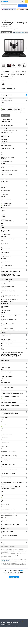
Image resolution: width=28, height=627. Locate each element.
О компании (3, 621)
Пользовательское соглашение (12, 622)
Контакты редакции (11, 621)
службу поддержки (5, 560)
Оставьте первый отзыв (7, 69)
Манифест (3, 622)
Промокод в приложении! (8, 9)
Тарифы (21, 621)
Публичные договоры (5, 624)
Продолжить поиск (14, 577)
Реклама (17, 621)
